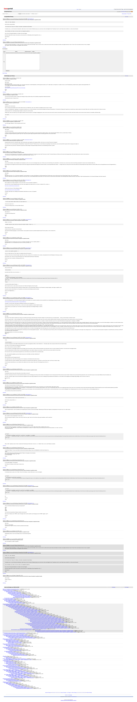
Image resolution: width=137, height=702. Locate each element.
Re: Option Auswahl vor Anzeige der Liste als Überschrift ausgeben (15, 635)
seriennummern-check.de (28, 139)
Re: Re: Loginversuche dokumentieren (12, 680)
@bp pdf (4, 656)
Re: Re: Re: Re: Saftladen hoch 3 (15, 685)
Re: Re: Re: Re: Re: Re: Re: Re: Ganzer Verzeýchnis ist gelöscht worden (28, 610)
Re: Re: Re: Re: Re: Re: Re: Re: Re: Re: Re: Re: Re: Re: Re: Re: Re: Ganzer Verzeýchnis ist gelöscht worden (49, 622)
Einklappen (113, 587)
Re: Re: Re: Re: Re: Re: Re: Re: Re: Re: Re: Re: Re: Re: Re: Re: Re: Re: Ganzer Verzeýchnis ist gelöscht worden (52, 628)
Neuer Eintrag (5, 73)
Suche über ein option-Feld (7, 590)
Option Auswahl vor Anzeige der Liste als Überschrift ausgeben (13, 634)
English (78, 9)
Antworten (4, 47)
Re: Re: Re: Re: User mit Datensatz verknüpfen (17, 603)
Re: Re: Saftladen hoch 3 (10, 683)
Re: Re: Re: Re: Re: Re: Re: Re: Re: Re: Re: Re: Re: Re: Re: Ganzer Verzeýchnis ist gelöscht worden (44, 618)
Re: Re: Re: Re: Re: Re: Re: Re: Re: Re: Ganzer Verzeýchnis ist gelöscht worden (33, 614)
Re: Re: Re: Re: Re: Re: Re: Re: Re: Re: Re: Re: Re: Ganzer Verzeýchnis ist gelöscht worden (40, 623)
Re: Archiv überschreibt (8, 648)
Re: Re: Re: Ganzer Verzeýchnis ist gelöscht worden (16, 606)
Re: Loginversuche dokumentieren (10, 679)
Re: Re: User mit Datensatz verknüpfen (12, 601)
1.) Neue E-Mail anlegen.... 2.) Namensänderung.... (11, 669)
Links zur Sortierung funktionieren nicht (9, 665)
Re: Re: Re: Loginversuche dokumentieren (15, 681)
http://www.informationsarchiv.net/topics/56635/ (12, 189)
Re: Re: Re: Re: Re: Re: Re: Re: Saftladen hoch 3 (24, 688)
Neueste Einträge (48, 692)
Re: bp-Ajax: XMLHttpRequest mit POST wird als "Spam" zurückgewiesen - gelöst (18, 659)
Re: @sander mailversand (8, 661)
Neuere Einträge (63, 692)
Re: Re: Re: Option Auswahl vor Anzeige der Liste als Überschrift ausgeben (20, 637)
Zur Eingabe (69, 692)
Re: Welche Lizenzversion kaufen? (10, 639)
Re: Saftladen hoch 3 (7, 682)
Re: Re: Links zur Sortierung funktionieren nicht (14, 667)
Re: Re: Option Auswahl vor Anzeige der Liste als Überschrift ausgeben (18, 636)
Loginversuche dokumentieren (8, 678)
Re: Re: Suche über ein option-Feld (12, 591)
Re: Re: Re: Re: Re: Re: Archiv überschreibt (20, 655)
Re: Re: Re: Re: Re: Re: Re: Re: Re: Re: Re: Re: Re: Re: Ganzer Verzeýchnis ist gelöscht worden (42, 617)
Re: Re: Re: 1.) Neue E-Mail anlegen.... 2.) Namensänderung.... (18, 672)
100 (125, 11)
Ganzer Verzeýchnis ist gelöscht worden (9, 604)
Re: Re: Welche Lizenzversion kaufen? (12, 640)
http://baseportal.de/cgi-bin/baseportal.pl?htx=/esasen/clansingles (15, 87)
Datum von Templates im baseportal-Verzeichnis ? (11, 589)
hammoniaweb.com (28, 180)
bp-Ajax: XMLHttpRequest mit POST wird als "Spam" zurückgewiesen (14, 658)
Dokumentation (124, 13)
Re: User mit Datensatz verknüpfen (10, 600)
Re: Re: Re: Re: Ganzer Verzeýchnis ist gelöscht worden (19, 607)
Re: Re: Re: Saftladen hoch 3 (12, 684)
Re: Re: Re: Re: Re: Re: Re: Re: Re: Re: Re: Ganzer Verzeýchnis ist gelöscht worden (35, 615)
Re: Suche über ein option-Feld (9, 598)
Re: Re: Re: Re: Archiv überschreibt (15, 650)
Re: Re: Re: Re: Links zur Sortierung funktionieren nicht (19, 668)
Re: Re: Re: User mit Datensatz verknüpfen (15, 602)
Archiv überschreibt (6, 647)
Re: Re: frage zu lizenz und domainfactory (13, 645)
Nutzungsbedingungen (74, 696)
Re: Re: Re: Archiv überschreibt (13, 649)
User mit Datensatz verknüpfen (8, 599)
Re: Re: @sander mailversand (11, 662)
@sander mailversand (6, 660)
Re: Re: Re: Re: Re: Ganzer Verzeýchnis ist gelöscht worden (21, 608)
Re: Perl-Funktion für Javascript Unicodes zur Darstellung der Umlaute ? (16, 633)
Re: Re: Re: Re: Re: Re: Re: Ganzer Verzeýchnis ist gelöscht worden (26, 609)
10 (121, 11)
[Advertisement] (68, 3)
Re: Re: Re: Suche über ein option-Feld (14, 592)
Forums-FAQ (129, 13)
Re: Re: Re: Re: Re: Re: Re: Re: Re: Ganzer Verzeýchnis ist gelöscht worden (30, 613)
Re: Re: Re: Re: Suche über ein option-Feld (17, 594)
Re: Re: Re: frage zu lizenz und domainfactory (15, 646)
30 (122, 11)
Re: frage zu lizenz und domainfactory (10, 644)
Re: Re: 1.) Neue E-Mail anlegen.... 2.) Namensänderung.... (15, 671)
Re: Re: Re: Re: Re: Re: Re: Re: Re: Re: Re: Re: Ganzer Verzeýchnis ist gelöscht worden (37, 616)
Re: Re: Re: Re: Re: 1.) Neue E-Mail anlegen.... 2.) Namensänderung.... (22, 673)
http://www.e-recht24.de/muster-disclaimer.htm (12, 185)
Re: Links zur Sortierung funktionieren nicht (11, 666)
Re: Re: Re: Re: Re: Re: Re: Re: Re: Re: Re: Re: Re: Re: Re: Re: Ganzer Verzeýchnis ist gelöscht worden (47, 619)
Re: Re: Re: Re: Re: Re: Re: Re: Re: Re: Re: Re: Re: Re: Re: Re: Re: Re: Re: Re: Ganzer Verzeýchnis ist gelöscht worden (56, 632)
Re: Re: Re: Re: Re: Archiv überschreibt (17, 654)
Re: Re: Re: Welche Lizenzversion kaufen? (15, 642)
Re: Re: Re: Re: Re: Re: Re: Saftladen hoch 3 (22, 687)
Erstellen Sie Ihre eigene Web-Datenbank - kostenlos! (68, 700)
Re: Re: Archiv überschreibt (10, 652)
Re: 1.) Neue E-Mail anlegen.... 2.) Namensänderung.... (13, 670)
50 (123, 11)
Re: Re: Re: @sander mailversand (13, 664)
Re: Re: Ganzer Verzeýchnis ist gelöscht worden (14, 605)
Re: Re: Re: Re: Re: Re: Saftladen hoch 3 (19, 686)
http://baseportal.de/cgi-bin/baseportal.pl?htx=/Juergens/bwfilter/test (15, 301)
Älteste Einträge (89, 692)
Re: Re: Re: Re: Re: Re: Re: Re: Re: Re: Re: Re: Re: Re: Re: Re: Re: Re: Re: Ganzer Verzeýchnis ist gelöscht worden (54, 630)
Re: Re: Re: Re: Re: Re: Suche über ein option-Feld (21, 595)
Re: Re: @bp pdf (9, 657)
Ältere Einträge (74, 692)
